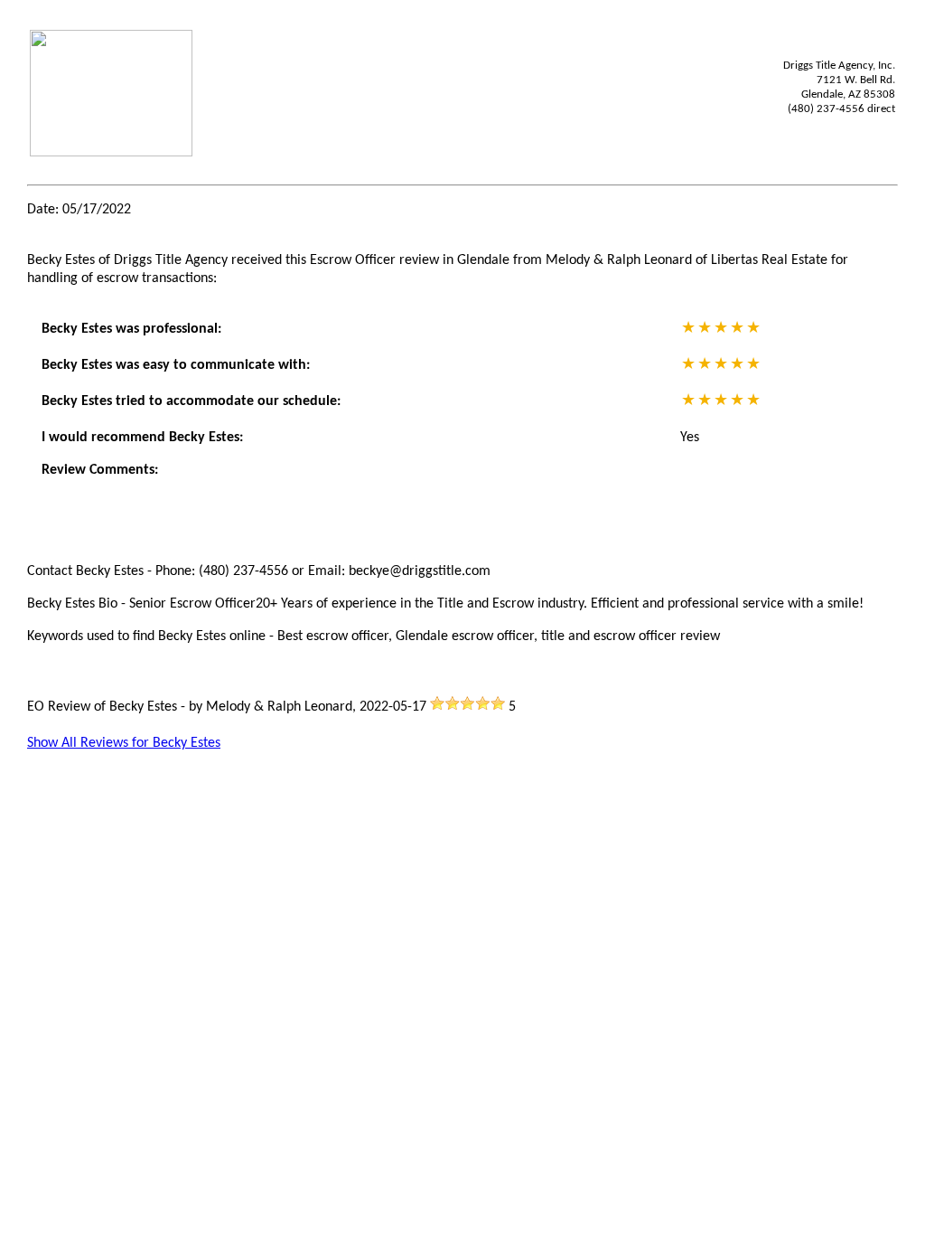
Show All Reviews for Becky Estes (123, 743)
